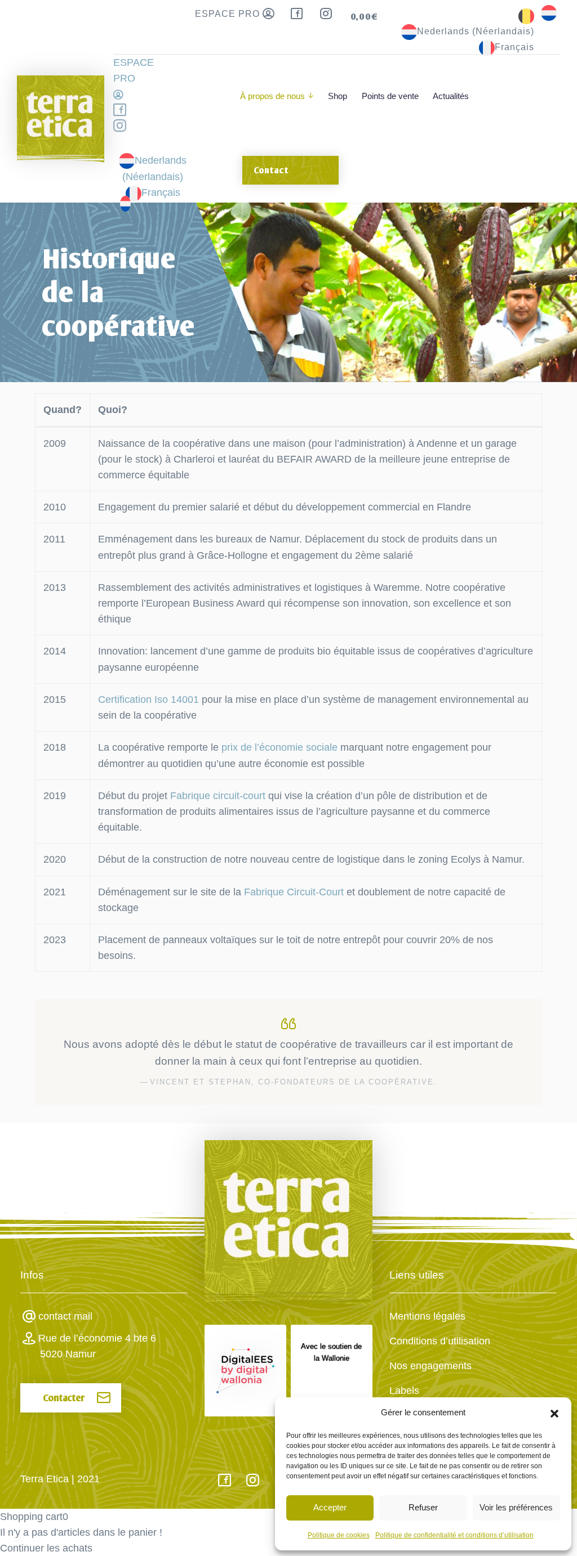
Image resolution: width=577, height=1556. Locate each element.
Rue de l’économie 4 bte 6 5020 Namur (97, 1346)
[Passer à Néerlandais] (549, 12)
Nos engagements (430, 1365)
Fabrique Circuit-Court (294, 892)
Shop (337, 96)
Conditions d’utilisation (439, 1341)
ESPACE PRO (229, 14)
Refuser (423, 1507)
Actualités (451, 96)
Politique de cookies (339, 1535)
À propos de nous (272, 96)
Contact (271, 170)
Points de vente (390, 96)
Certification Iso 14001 (148, 699)
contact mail (65, 1316)
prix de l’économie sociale (279, 747)
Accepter (330, 1507)
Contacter (64, 1398)
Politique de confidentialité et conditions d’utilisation (454, 1535)
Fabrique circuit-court (219, 795)
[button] (554, 1412)
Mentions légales (427, 1316)
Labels (404, 1390)
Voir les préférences (516, 1507)
